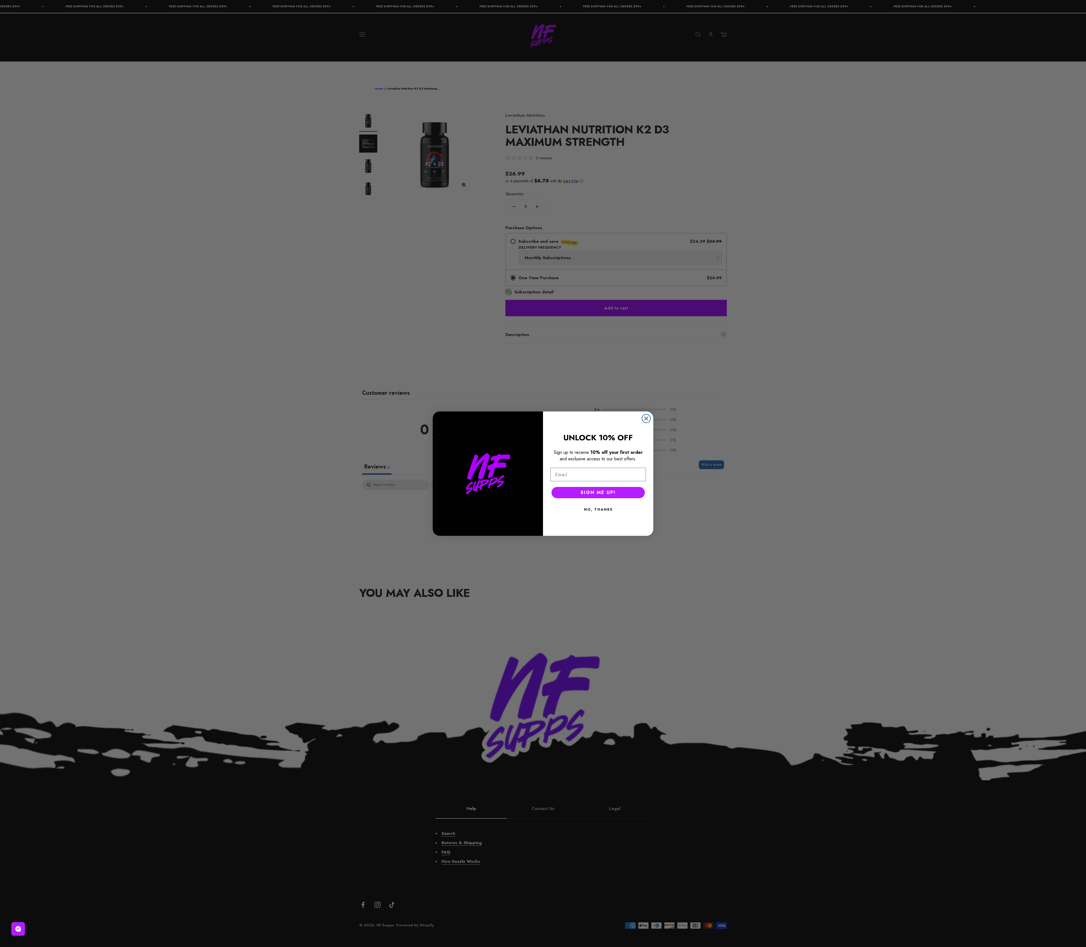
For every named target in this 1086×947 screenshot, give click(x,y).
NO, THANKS (598, 509)
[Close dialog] (646, 418)
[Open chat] (18, 929)
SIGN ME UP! (598, 492)
